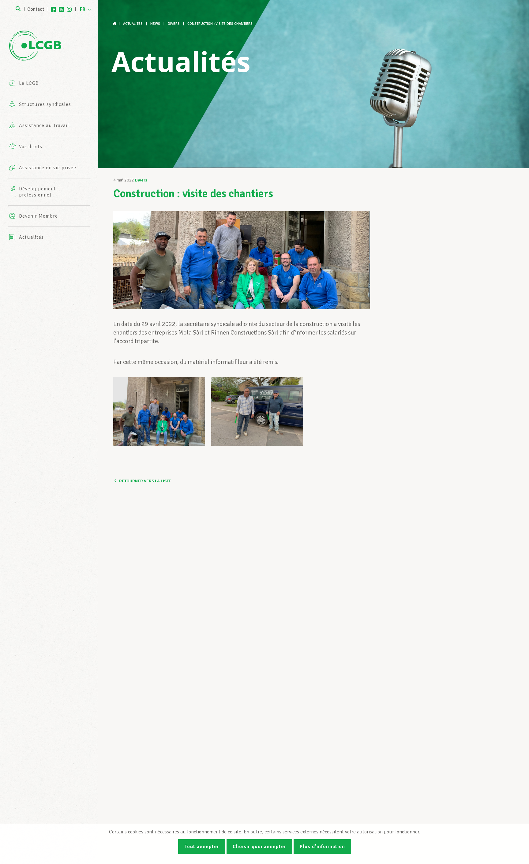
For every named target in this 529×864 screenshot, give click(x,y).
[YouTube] (61, 9)
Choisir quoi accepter (259, 846)
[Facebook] (53, 9)
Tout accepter (201, 846)
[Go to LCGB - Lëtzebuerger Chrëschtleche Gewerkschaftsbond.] (115, 23)
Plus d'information (322, 846)
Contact (35, 9)
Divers (141, 180)
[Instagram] (69, 9)
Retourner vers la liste (145, 481)
